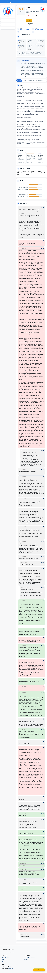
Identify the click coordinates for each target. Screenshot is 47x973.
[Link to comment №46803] (41, 541)
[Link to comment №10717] (41, 879)
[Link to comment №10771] (41, 796)
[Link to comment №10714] (41, 887)
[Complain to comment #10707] (43, 934)
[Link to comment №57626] (41, 587)
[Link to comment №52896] (41, 509)
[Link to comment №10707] (41, 934)
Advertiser (26, 959)
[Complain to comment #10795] (43, 718)
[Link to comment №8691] (41, 923)
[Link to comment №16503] (41, 628)
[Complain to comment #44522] (43, 556)
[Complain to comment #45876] (43, 562)
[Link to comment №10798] (41, 692)
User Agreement (6, 957)
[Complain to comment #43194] (43, 568)
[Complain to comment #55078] (43, 469)
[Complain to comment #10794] (43, 729)
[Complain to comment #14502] (43, 645)
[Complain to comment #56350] (43, 248)
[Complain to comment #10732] (43, 819)
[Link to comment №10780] (41, 741)
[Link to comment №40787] (41, 600)
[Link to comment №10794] (41, 729)
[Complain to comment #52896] (43, 509)
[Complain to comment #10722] (43, 863)
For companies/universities (29, 957)
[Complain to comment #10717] (43, 879)
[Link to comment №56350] (41, 248)
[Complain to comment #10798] (43, 692)
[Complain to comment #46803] (43, 541)
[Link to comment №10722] (41, 863)
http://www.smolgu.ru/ (25, 29)
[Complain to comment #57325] (43, 240)
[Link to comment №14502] (41, 645)
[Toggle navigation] (44, 1)
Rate (30, 20)
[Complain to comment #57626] (43, 587)
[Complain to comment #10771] (43, 796)
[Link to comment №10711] (41, 893)
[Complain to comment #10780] (43, 741)
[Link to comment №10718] (41, 869)
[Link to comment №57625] (41, 207)
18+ (10, 966)
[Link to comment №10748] (41, 813)
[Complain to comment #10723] (43, 836)
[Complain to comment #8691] (43, 923)
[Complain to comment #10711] (43, 893)
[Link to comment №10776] (41, 747)
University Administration (31, 24)
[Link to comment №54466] (41, 476)
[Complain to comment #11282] (43, 679)
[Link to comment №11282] (41, 679)
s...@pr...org (37, 172)
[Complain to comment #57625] (43, 207)
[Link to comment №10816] (41, 686)
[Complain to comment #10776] (43, 747)
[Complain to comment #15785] (43, 637)
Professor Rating (6, 2)
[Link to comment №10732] (41, 819)
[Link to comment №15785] (41, 637)
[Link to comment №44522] (41, 556)
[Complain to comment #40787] (43, 600)
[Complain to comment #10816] (43, 686)
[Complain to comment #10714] (43, 887)
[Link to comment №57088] (41, 450)
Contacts (4, 959)
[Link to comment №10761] (41, 802)
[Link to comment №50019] (41, 526)
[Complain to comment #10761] (43, 802)
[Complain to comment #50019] (43, 526)
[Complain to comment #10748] (43, 813)
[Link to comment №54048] (41, 498)
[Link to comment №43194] (41, 568)
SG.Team (14, 952)
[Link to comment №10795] (41, 718)
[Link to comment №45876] (41, 562)
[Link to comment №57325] (41, 240)
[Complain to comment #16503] (43, 628)
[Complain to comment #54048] (43, 498)
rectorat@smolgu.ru (39, 29)
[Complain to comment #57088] (43, 450)
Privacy (3, 961)
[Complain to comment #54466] (43, 476)
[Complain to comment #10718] (43, 869)
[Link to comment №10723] (41, 836)
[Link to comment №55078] (41, 469)
